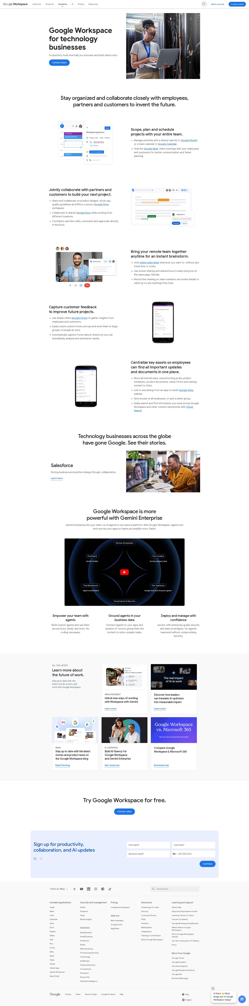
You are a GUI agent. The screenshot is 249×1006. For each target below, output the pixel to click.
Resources (93, 4)
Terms (78, 994)
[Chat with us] (242, 999)
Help (121, 994)
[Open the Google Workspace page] (15, 4)
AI (72, 4)
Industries (62, 4)
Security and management (93, 902)
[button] (242, 999)
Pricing (81, 4)
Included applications (60, 902)
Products (49, 4)
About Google (91, 994)
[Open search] (204, 4)
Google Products (108, 994)
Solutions (37, 4)
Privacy (68, 994)
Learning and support (182, 902)
